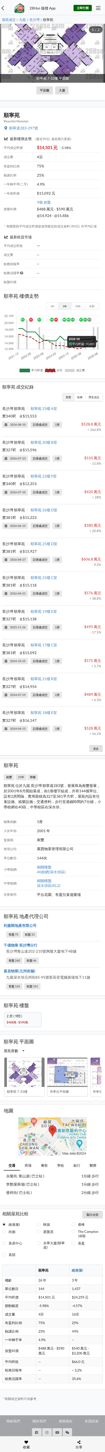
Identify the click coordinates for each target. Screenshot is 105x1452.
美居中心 (15, 1243)
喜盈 (81, 1243)
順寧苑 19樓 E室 (44, 611)
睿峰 (81, 1224)
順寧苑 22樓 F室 (44, 476)
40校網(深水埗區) (51, 872)
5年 (65, 306)
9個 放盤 (44, 202)
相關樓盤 (44, 867)
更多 (96, 748)
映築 (46, 1224)
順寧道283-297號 (23, 128)
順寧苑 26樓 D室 (44, 510)
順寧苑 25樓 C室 (44, 577)
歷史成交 (94, 397)
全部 (91, 306)
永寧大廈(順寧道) (54, 1245)
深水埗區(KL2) (49, 885)
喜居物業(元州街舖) (19, 971)
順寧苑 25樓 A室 (44, 408)
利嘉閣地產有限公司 (20, 925)
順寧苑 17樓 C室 (44, 645)
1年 (52, 306)
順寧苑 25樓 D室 (44, 543)
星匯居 (48, 1232)
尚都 (12, 1232)
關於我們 (39, 1421)
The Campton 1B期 (88, 1233)
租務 (80, 397)
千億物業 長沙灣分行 (20, 945)
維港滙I (14, 1224)
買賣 (68, 397)
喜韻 (12, 1255)
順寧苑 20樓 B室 (44, 442)
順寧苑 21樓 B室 (44, 678)
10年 (78, 306)
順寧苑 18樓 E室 (44, 712)
